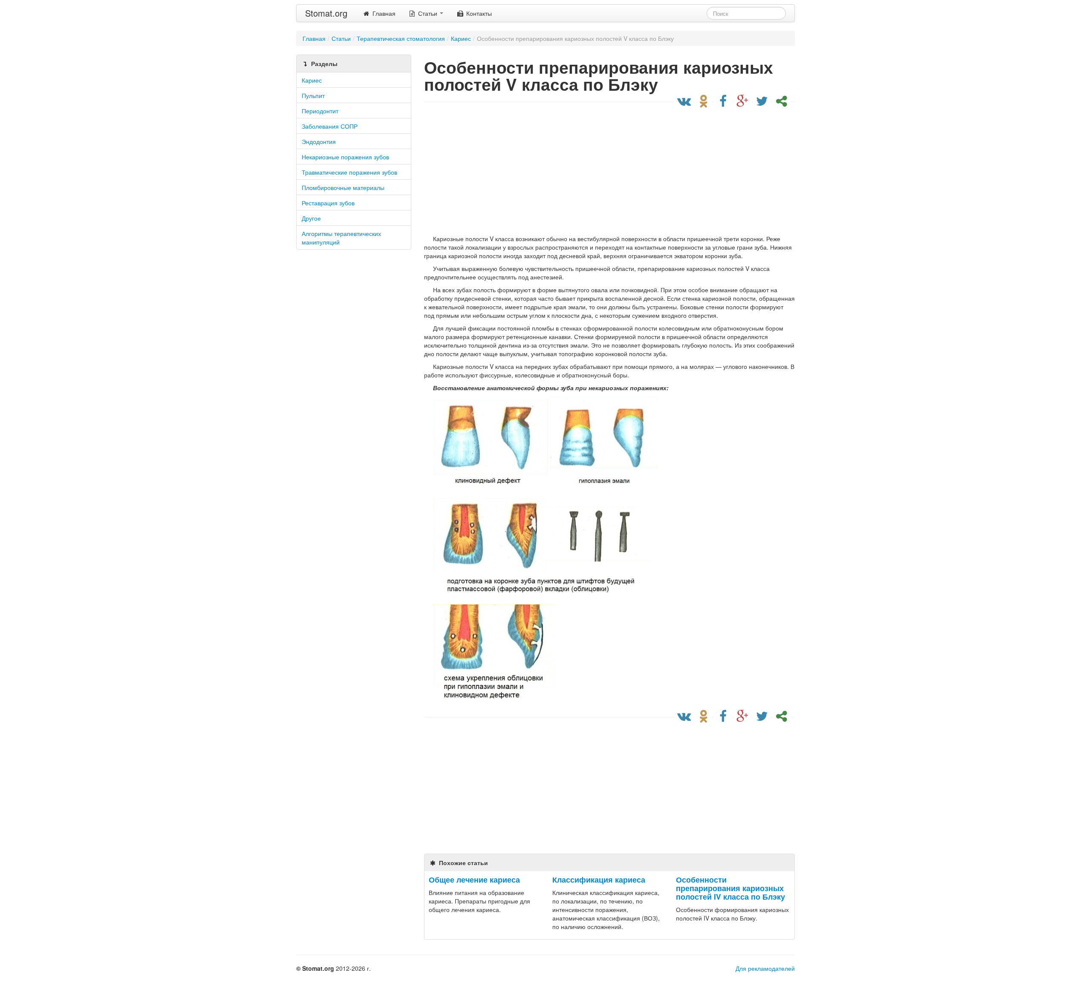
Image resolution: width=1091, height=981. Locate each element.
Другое (311, 218)
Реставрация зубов (328, 203)
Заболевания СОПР (330, 126)
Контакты (478, 13)
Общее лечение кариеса (474, 879)
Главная (383, 13)
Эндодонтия (319, 141)
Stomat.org (326, 13)
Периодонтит (320, 110)
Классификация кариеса (598, 879)
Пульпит (313, 95)
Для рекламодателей (765, 968)
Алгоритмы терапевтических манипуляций (341, 237)
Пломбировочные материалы (343, 187)
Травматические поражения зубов (349, 172)
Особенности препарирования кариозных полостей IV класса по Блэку (730, 888)
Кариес (312, 80)
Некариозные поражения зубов (345, 156)
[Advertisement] (607, 170)
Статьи (427, 13)
